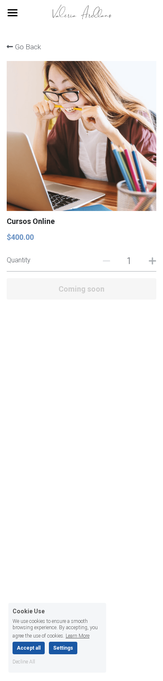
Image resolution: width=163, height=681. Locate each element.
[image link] (81, 11)
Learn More (77, 635)
